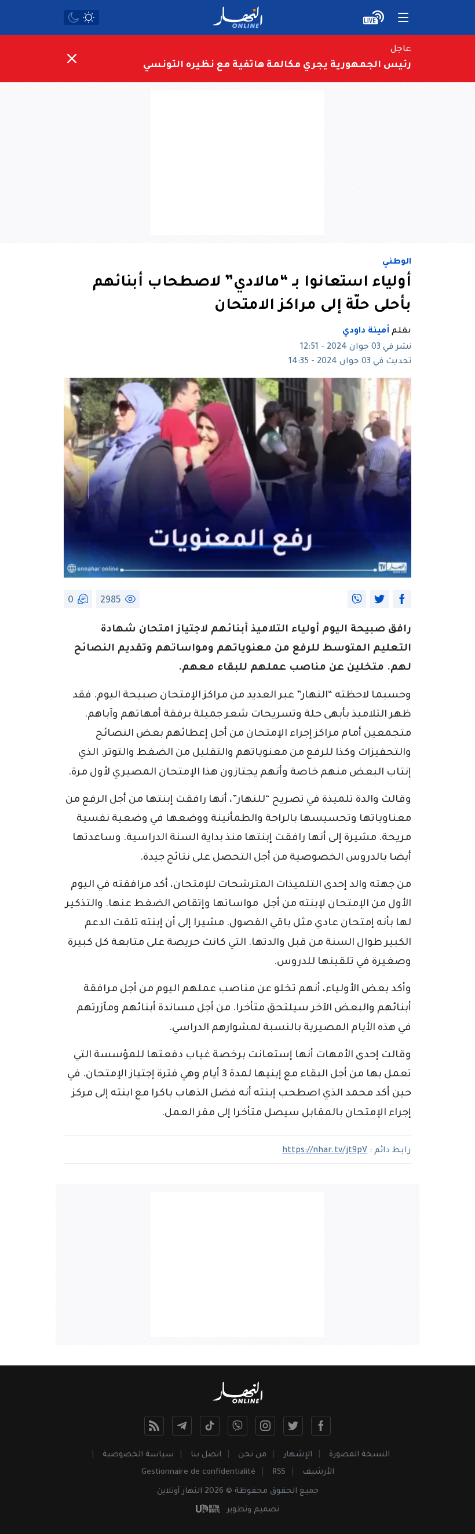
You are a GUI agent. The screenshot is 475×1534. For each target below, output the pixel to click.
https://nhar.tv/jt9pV (324, 1151)
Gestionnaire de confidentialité (198, 1472)
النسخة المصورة (359, 1455)
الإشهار (297, 1455)
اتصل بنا (206, 1455)
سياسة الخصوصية (138, 1455)
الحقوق (283, 1491)
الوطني (396, 262)
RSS (279, 1472)
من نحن (252, 1455)
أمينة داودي (365, 331)
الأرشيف (318, 1472)
